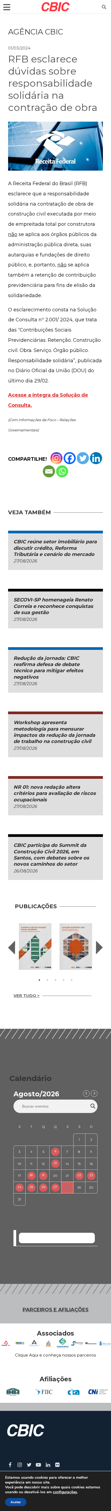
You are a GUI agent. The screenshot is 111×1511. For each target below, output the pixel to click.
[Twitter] (83, 458)
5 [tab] (71, 980)
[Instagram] (56, 458)
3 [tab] (55, 980)
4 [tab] (63, 980)
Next (99, 947)
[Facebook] (70, 458)
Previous (11, 947)
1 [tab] (39, 980)
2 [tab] (47, 980)
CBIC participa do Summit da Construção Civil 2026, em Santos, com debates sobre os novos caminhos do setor (51, 854)
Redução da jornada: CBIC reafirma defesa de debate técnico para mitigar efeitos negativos (48, 667)
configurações (65, 1492)
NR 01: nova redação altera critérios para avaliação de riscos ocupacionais (54, 793)
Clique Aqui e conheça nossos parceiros (55, 1355)
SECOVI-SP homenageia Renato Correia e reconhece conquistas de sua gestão (53, 606)
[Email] (49, 471)
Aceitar (16, 1502)
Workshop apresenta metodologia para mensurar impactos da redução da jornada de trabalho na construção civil (54, 732)
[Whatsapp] (62, 471)
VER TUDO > (26, 995)
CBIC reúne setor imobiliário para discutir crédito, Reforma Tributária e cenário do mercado (55, 548)
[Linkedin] (96, 458)
